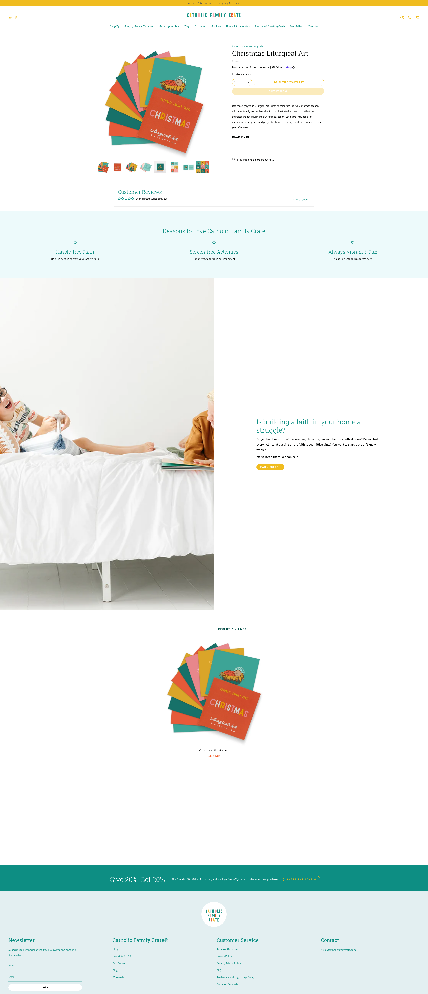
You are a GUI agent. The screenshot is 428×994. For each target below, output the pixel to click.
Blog (115, 970)
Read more (241, 136)
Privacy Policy (224, 956)
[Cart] (417, 17)
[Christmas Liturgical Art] (214, 691)
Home (235, 46)
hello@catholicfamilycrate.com (338, 950)
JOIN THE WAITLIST (289, 82)
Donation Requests (227, 984)
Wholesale (118, 977)
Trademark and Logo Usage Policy (236, 977)
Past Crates (119, 963)
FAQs (219, 970)
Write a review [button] (300, 199)
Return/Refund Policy (229, 963)
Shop (116, 949)
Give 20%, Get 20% (123, 956)
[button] (410, 17)
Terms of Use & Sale (228, 949)
